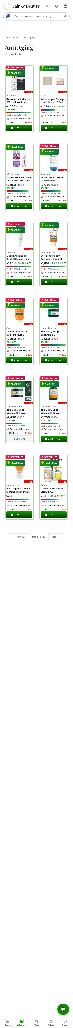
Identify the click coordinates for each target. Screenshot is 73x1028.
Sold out (19, 438)
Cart (39, 1024)
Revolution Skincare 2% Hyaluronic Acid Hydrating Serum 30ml (18, 104)
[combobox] (36, 16)
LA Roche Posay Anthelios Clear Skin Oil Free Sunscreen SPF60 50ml (53, 260)
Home (7, 1025)
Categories (22, 1025)
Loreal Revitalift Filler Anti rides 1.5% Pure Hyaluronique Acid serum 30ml (19, 182)
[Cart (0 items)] (65, 6)
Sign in (65, 1025)
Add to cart (21, 127)
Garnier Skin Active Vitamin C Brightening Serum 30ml (52, 493)
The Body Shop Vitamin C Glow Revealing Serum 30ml (51, 414)
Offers (51, 1025)
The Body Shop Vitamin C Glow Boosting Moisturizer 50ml (19, 414)
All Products (12, 37)
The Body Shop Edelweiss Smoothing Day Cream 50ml (50, 336)
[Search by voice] (65, 16)
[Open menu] (6, 6)
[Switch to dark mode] (47, 6)
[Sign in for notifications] (56, 6)
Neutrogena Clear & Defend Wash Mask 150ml (18, 491)
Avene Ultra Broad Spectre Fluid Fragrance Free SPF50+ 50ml (17, 336)
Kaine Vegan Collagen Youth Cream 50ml (53, 101)
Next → (56, 536)
